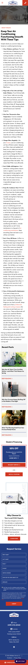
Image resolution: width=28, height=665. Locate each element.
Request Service (13, 465)
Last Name (6, 559)
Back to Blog (6, 27)
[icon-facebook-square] (14, 647)
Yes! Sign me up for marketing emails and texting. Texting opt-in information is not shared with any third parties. (14, 589)
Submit (14, 603)
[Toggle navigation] (2, 2)
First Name (6, 554)
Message (5, 582)
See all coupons (14, 474)
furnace (8, 143)
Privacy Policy (17, 658)
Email (4, 564)
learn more (14, 538)
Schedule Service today (14, 662)
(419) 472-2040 (14, 625)
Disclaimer (9, 658)
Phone (5, 568)
